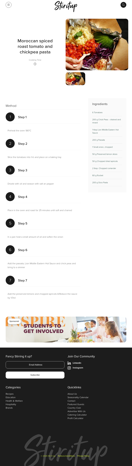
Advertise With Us (76, 411)
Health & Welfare (14, 401)
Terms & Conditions (66, 456)
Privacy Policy (83, 456)
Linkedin (77, 363)
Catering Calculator (77, 414)
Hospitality (11, 404)
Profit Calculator (75, 418)
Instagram (78, 367)
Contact (71, 401)
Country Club (74, 407)
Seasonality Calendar (78, 397)
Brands (9, 407)
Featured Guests (76, 404)
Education (11, 397)
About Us (72, 394)
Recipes (10, 394)
